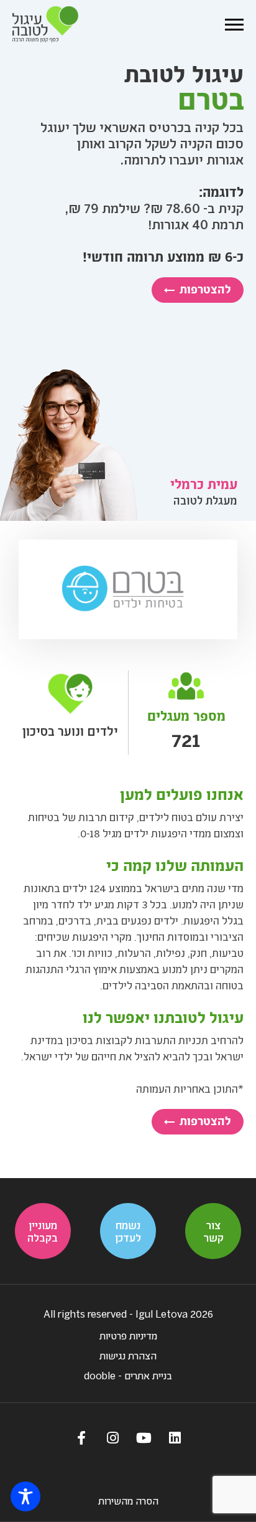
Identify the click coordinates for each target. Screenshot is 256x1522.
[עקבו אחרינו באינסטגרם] (112, 1437)
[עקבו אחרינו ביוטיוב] (143, 1437)
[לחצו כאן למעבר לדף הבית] (45, 24)
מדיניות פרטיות (128, 1335)
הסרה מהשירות (128, 1500)
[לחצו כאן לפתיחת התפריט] (234, 25)
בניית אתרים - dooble (128, 1375)
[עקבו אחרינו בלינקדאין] (174, 1437)
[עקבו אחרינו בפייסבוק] (81, 1437)
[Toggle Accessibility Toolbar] (25, 1496)
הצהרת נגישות (128, 1355)
